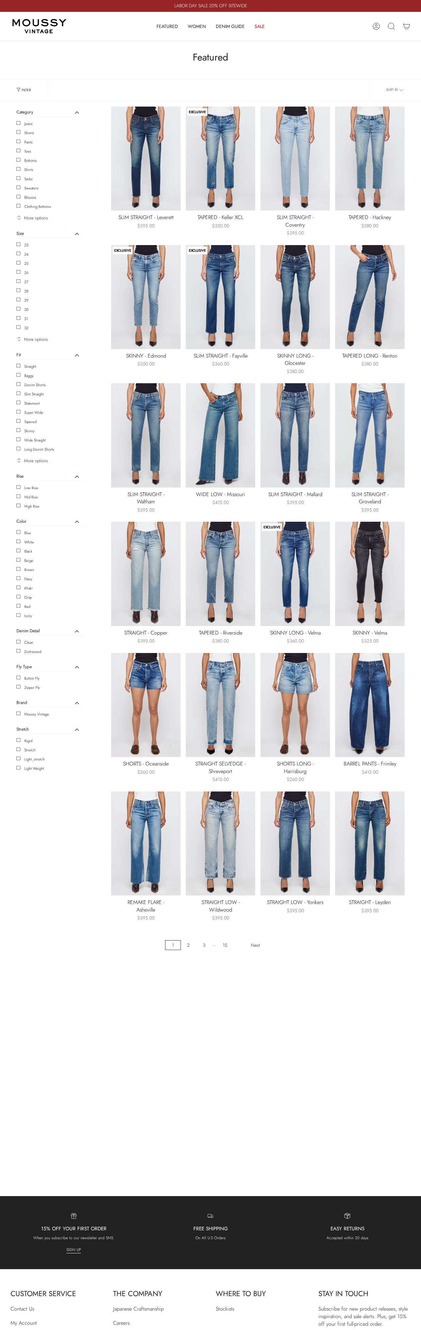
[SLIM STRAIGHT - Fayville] (220, 297)
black (28, 551)
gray (28, 597)
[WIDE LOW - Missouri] (220, 435)
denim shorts (35, 385)
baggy (29, 375)
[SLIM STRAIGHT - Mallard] (295, 435)
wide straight (35, 440)
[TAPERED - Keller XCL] (220, 159)
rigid (28, 740)
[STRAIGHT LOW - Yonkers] (295, 843)
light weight (34, 768)
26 (26, 272)
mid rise (31, 497)
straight (30, 366)
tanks (28, 179)
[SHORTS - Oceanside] (146, 705)
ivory (28, 615)
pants (28, 142)
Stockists (225, 1309)
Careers (121, 1323)
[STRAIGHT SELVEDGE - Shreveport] (220, 705)
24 (26, 254)
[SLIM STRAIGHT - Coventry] (295, 159)
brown (29, 569)
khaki (28, 588)
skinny (29, 431)
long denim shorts (39, 449)
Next (255, 945)
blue (27, 533)
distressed (32, 651)
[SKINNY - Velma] (370, 574)
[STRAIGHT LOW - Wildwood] (220, 843)
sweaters (31, 188)
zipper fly (32, 687)
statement (32, 403)
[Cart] (406, 26)
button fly (31, 678)
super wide (33, 412)
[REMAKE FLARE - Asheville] (146, 843)
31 (26, 318)
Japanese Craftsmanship (138, 1309)
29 (26, 300)
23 (26, 245)
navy (28, 579)
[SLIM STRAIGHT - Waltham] (146, 435)
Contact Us (22, 1309)
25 (26, 263)
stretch (30, 750)
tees (27, 151)
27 (26, 282)
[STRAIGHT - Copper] (146, 574)
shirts (28, 169)
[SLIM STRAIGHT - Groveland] (370, 435)
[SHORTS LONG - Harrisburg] (295, 705)
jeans (28, 123)
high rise (31, 506)
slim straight (34, 394)
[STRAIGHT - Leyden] (370, 843)
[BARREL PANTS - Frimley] (370, 705)
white (29, 542)
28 (26, 291)
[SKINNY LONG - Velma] (295, 574)
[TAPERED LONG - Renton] (370, 297)
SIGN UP (73, 1250)
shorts (29, 133)
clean (28, 642)
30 (26, 309)
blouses (30, 197)
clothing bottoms (37, 206)
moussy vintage (36, 714)
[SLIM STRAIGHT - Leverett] (146, 159)
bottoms (30, 160)
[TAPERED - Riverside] (220, 574)
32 (26, 328)
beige (28, 560)
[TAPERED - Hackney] (370, 159)
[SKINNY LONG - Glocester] (295, 297)
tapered (30, 421)
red (27, 606)
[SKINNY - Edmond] (146, 297)
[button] (167, 26)
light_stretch (34, 759)
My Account (24, 1323)
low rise (31, 487)
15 (225, 945)
